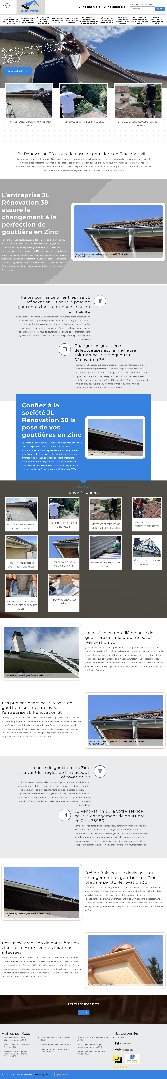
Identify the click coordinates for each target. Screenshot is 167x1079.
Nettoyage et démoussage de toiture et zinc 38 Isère (139, 20)
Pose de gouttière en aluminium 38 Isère (157, 20)
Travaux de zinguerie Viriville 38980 (56, 1045)
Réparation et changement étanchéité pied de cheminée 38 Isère (89, 20)
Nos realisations (17, 71)
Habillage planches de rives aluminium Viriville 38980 (15, 1039)
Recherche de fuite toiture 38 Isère (71, 20)
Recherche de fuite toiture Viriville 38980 (55, 1039)
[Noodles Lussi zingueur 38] (31, 7)
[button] (2, 106)
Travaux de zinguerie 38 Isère (57, 20)
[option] (29, 106)
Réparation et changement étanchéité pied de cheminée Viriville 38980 (17, 1054)
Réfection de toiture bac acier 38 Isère (106, 20)
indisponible (91, 7)
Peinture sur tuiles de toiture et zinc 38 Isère (43, 20)
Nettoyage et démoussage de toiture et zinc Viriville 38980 (90, 1046)
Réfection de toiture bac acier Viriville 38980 (17, 1046)
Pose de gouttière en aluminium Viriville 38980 (91, 1053)
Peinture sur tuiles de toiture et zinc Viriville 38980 (56, 1050)
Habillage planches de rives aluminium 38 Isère (122, 20)
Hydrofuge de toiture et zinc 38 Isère (28, 20)
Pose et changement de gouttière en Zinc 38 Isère (11, 20)
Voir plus (83, 1012)
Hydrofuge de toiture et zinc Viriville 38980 (92, 1039)
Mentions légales (41, 1074)
